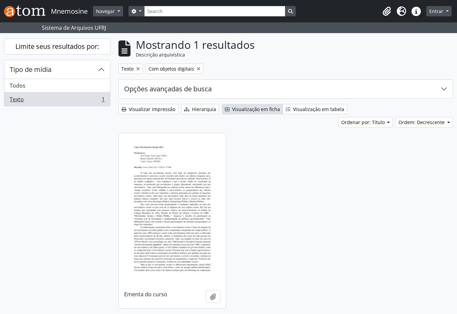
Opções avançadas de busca (168, 88)
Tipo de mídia (31, 69)
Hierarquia (203, 109)
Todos (17, 85)
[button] (386, 11)
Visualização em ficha (255, 109)
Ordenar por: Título (363, 122)
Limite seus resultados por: (57, 46)
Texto (57, 101)
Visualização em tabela (318, 109)
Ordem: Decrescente (422, 122)
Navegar (106, 11)
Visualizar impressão (151, 109)
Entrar (437, 11)
